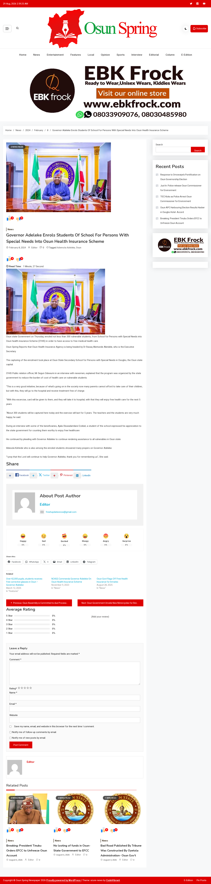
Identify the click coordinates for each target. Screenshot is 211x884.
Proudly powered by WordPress (63, 880)
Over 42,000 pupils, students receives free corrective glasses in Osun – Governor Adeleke (24, 582)
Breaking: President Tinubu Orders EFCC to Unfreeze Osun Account (26, 850)
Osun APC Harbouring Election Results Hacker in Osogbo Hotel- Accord (182, 209)
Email (13, 704)
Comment (15, 659)
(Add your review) (100, 616)
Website (13, 715)
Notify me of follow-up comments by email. (34, 732)
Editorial (154, 54)
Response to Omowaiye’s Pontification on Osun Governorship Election (180, 177)
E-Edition (186, 54)
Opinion (105, 54)
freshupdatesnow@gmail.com (61, 512)
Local (91, 54)
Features (75, 54)
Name (13, 692)
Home (22, 54)
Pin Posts (201, 880)
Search (159, 144)
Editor (34, 247)
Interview (136, 54)
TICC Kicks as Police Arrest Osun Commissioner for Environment (176, 198)
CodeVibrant (113, 880)
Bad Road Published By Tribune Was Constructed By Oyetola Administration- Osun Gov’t (121, 850)
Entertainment (55, 54)
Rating (13, 688)
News (36, 54)
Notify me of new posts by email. (29, 737)
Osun (78, 247)
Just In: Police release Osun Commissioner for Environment (181, 187)
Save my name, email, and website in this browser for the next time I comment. (54, 726)
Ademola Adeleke (66, 247)
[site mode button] (186, 28)
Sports (121, 54)
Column (170, 54)
